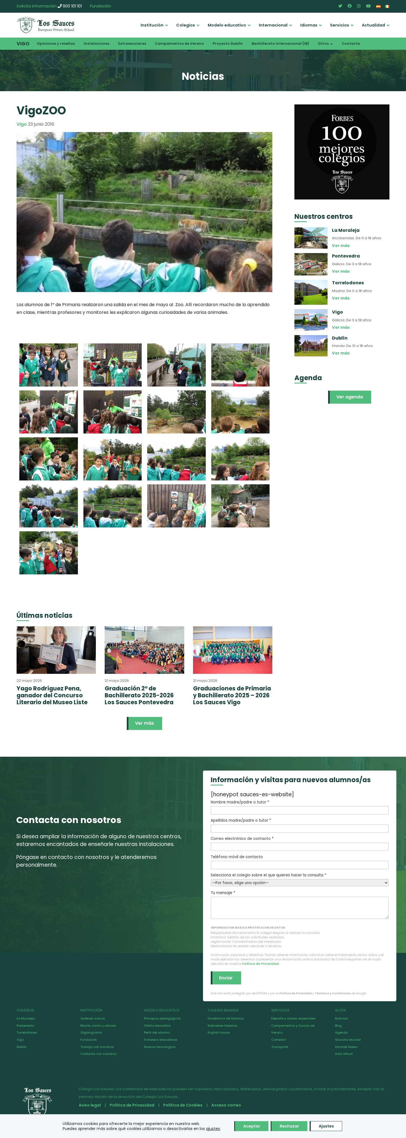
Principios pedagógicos (162, 1018)
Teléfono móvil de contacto (237, 857)
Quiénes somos (92, 1018)
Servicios (339, 25)
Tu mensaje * (223, 892)
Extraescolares (132, 43)
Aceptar (251, 1126)
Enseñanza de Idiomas (226, 1018)
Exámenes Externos (223, 1025)
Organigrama (91, 1032)
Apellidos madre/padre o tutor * (241, 820)
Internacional (273, 25)
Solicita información (37, 6)
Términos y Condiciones (333, 993)
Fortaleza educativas (160, 1039)
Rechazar (289, 1126)
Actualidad (373, 25)
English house (219, 1032)
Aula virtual (344, 1054)
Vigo (23, 43)
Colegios (185, 25)
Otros (323, 43)
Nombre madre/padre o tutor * (240, 802)
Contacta (351, 43)
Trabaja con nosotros (97, 1047)
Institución (152, 25)
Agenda (341, 1032)
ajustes (213, 1128)
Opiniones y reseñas (56, 43)
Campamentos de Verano (179, 43)
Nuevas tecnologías (160, 1047)
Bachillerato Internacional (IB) (280, 43)
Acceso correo (226, 1105)
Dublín (22, 1047)
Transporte (279, 1047)
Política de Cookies (182, 1105)
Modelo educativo (227, 25)
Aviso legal (90, 1105)
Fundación (100, 6)
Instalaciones (96, 43)
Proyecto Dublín (228, 43)
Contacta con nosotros (98, 1054)
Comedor (278, 1039)
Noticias (341, 1018)
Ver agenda (349, 397)
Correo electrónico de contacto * (242, 838)
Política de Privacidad (260, 963)
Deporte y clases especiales (293, 1018)
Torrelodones (27, 1032)
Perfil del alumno (157, 1032)
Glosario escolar (348, 1039)
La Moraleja (26, 1018)
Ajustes (326, 1126)
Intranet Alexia (346, 1047)
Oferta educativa (157, 1025)
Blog (338, 1025)
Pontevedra (25, 1025)
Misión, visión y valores (98, 1025)
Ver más (144, 723)
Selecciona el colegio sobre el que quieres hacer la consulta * (268, 875)
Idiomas (308, 25)
